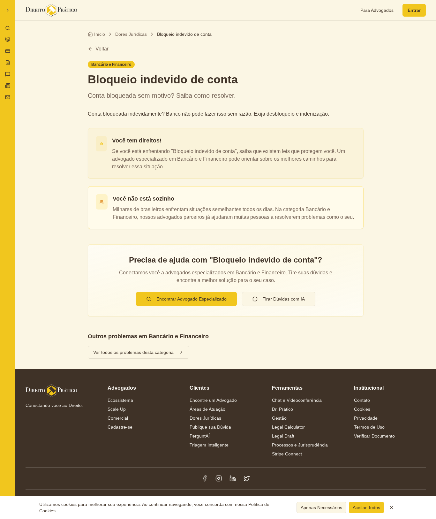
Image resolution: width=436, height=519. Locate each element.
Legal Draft (283, 436)
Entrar (414, 10)
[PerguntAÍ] (8, 74)
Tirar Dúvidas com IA (284, 298)
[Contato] (8, 97)
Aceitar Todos (366, 507)
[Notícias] (8, 85)
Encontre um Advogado (213, 400)
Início (99, 34)
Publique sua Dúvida (210, 427)
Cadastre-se (120, 427)
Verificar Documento (374, 436)
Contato (362, 400)
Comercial (118, 418)
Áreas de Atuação (207, 409)
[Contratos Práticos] (8, 62)
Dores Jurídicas (131, 34)
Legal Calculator (288, 427)
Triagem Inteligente (209, 444)
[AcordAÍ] (8, 39)
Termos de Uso (369, 427)
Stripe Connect (287, 453)
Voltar (102, 48)
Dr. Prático (282, 409)
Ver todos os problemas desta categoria (133, 352)
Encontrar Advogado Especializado (191, 298)
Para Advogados (377, 10)
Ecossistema (120, 400)
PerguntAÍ (200, 436)
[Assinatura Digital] (8, 51)
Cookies (362, 409)
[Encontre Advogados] (8, 28)
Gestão (279, 418)
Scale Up (117, 409)
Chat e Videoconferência (297, 400)
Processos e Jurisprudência (300, 444)
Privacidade (366, 418)
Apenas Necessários (321, 507)
